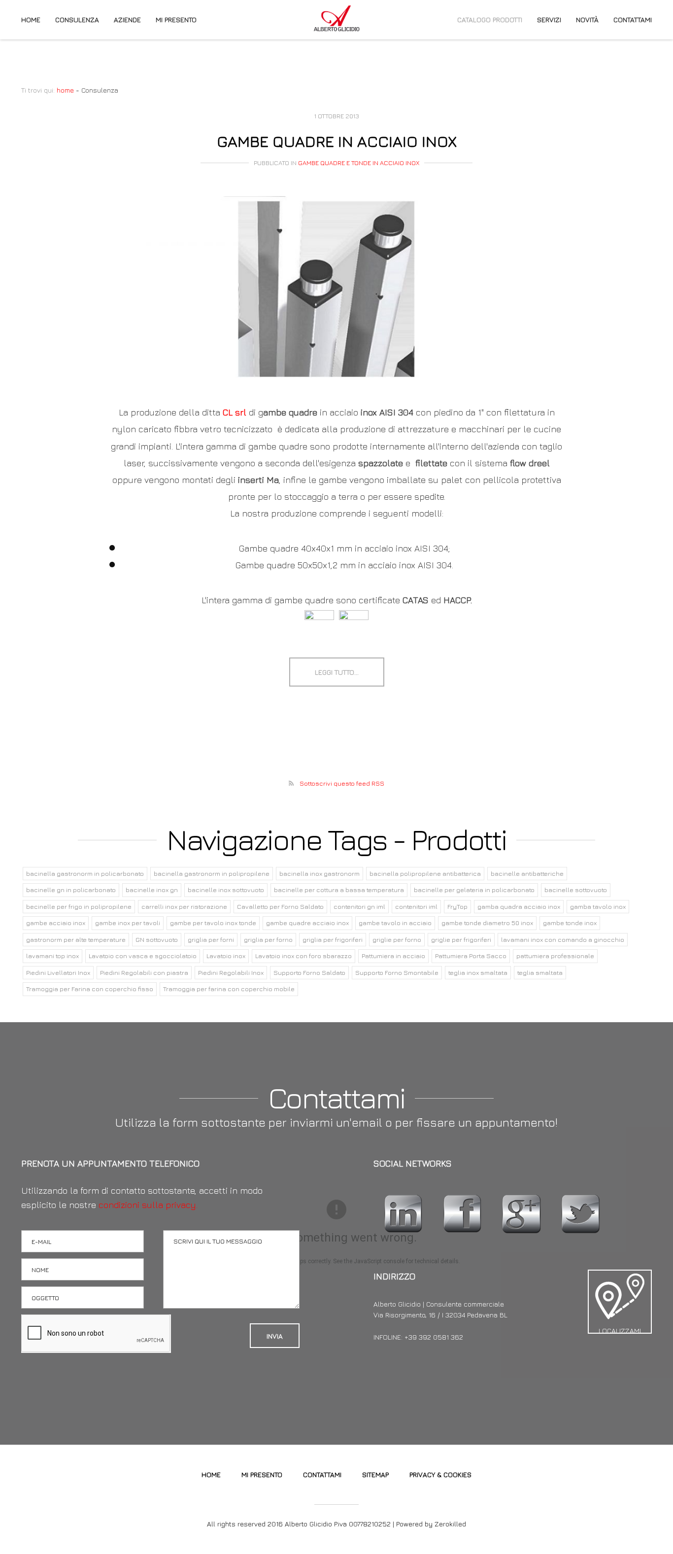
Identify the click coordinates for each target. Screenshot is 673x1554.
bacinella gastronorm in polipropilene (211, 873)
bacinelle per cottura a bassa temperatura (339, 890)
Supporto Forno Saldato (309, 972)
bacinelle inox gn (152, 890)
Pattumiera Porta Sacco (470, 956)
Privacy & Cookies (440, 1474)
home (65, 90)
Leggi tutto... (337, 672)
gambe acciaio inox (55, 923)
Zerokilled (450, 1523)
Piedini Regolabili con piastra (144, 972)
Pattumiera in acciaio (393, 956)
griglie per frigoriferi (461, 939)
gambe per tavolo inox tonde (213, 923)
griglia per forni (211, 939)
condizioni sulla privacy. (148, 1205)
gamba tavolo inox (598, 906)
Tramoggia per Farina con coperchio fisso (89, 989)
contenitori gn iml (359, 906)
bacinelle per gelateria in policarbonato (474, 890)
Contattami (632, 19)
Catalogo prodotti (489, 19)
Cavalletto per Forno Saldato (280, 906)
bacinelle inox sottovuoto (226, 890)
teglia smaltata (540, 972)
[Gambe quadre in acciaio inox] (336, 289)
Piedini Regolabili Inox (231, 972)
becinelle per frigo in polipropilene (79, 906)
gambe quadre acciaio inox (307, 923)
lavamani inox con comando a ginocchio (562, 939)
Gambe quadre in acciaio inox (337, 141)
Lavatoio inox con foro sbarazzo (303, 956)
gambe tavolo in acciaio (395, 923)
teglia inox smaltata (477, 972)
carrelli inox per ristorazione (184, 906)
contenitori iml (416, 906)
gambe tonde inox (570, 923)
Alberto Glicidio (336, 18)
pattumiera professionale (555, 956)
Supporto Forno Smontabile (396, 972)
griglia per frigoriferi (333, 939)
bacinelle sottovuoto (575, 890)
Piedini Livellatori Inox (58, 972)
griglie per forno (396, 939)
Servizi (549, 19)
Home (30, 19)
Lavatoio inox (225, 956)
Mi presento (176, 19)
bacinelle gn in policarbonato (71, 890)
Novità (587, 19)
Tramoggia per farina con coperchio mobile (229, 989)
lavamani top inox (52, 956)
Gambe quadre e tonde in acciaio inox (358, 163)
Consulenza (77, 19)
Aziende (127, 19)
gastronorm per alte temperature (76, 939)
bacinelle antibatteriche (527, 873)
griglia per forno (268, 939)
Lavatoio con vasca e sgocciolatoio (143, 956)
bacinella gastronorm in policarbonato (85, 873)
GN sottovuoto (156, 939)
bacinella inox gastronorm (319, 873)
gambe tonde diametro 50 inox (487, 923)
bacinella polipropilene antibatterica (425, 873)
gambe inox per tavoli (127, 923)
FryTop (457, 906)
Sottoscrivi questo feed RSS (342, 783)
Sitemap (375, 1474)
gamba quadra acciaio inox (518, 906)
